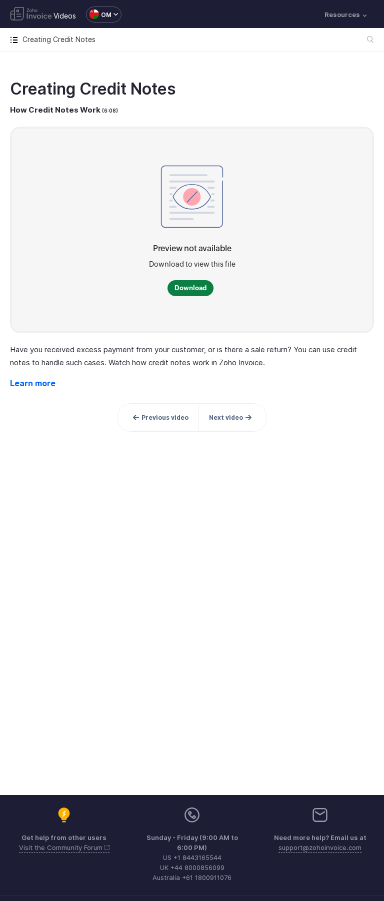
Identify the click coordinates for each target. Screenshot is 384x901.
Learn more (33, 383)
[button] (99, 15)
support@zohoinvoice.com (320, 847)
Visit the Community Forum (61, 847)
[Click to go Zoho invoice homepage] (31, 15)
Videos (65, 16)
